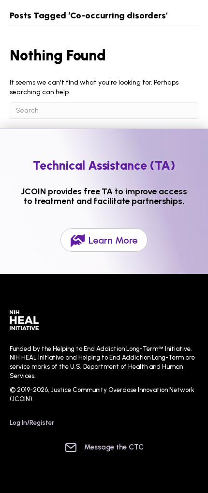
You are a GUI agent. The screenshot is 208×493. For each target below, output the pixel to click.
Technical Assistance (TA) (104, 165)
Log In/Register (32, 422)
